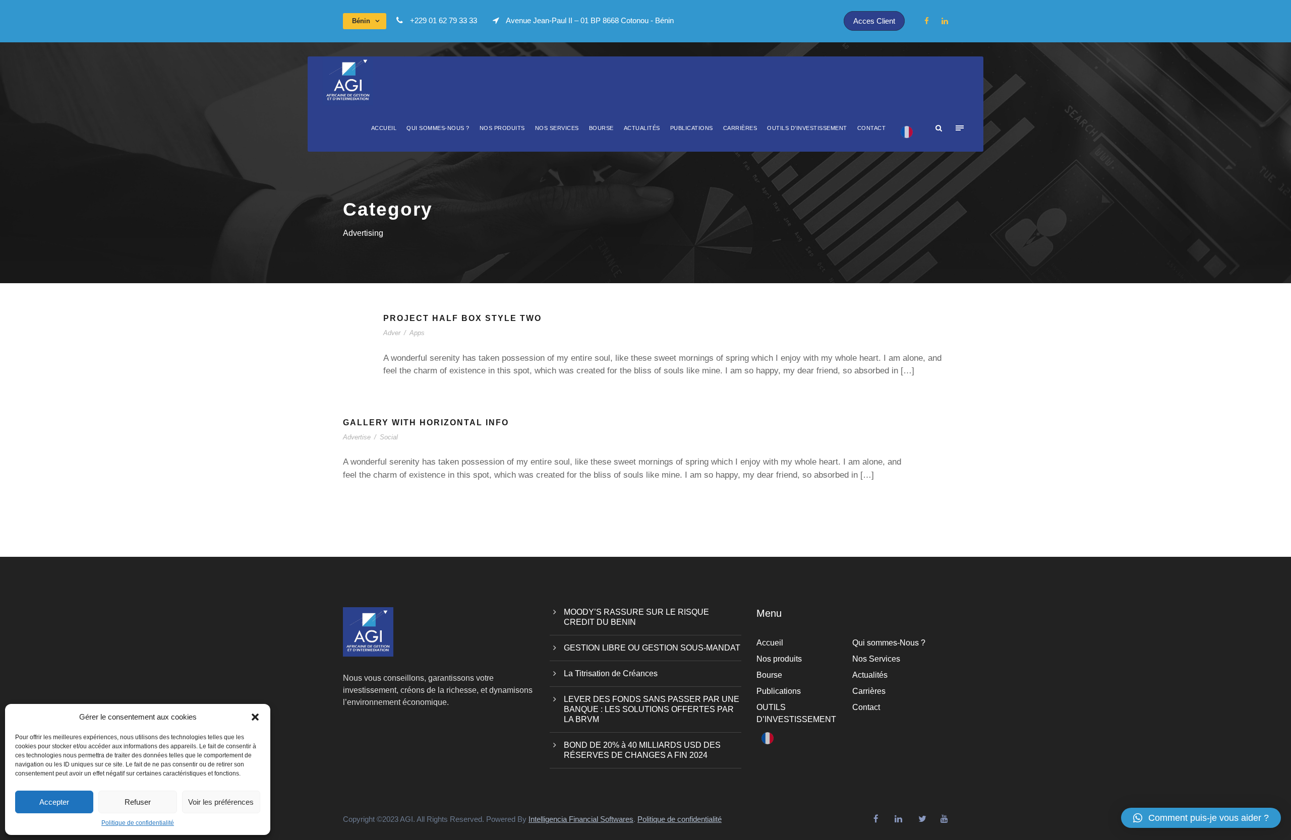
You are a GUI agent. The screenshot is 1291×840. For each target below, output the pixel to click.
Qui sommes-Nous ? (438, 128)
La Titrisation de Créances (611, 673)
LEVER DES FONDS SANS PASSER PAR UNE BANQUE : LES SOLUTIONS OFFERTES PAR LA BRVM (651, 709)
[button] (255, 717)
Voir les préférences (221, 802)
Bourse (601, 128)
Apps (417, 333)
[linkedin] (945, 21)
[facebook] (926, 21)
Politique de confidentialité (137, 822)
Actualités (642, 128)
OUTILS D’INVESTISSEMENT (807, 128)
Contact (871, 128)
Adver (391, 333)
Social (389, 437)
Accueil (384, 128)
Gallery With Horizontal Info (426, 422)
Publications (691, 128)
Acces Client (874, 21)
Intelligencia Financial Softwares (581, 819)
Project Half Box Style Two (462, 318)
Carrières (740, 128)
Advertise (357, 437)
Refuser (138, 802)
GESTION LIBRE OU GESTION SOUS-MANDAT (652, 647)
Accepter (54, 802)
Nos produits (502, 128)
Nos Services (557, 128)
